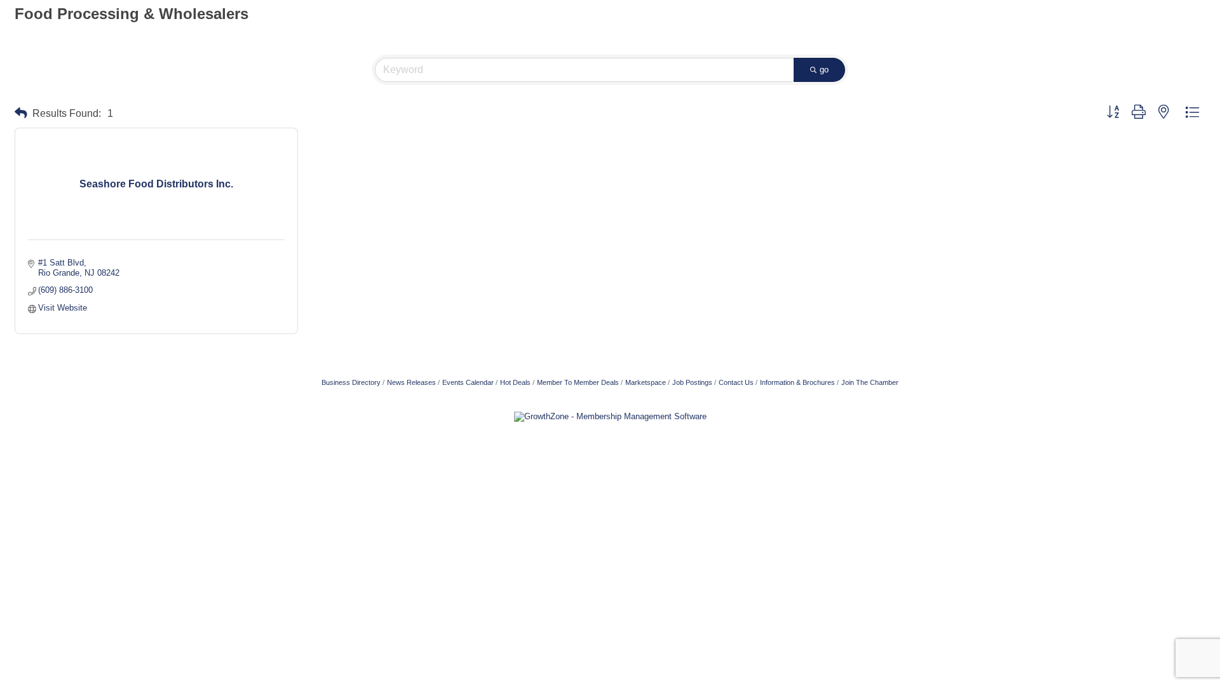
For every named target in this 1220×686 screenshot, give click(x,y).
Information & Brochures (797, 382)
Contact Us (736, 382)
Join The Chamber (869, 382)
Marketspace (645, 382)
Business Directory (351, 382)
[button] (21, 113)
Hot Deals (515, 382)
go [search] (824, 69)
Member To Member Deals (578, 382)
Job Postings (692, 382)
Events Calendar (468, 382)
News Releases (411, 382)
